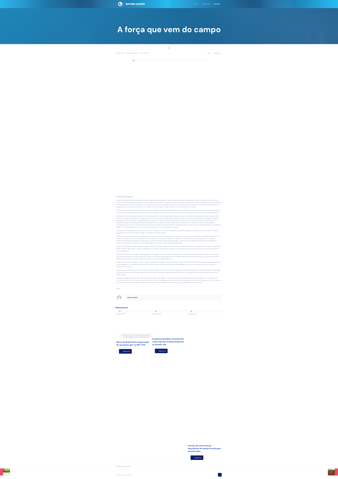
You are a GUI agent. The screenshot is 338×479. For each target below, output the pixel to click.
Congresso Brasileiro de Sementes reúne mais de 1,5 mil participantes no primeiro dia (168, 342)
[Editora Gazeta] (131, 4)
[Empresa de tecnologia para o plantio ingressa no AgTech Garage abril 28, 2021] (333, 471)
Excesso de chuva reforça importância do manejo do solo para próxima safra (204, 448)
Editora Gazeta (131, 53)
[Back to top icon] (220, 475)
